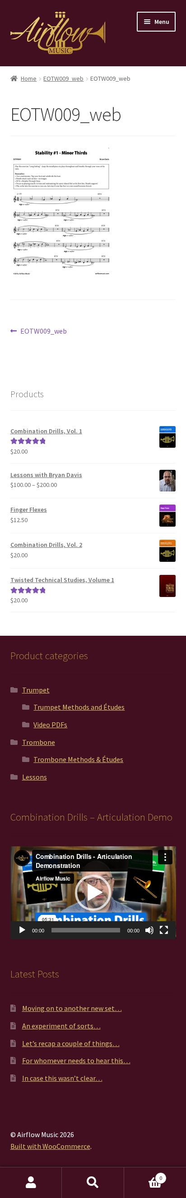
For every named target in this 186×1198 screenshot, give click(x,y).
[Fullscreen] (163, 930)
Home (29, 78)
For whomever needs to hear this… (76, 1060)
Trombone (38, 742)
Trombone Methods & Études (78, 759)
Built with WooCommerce (50, 1146)
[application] (93, 892)
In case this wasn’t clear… (62, 1078)
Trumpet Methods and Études (79, 706)
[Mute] (149, 930)
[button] (93, 893)
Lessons (34, 776)
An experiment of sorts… (61, 1025)
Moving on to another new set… (72, 1008)
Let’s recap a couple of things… (71, 1043)
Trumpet (36, 689)
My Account (31, 1182)
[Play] (22, 930)
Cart (143, 1174)
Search (93, 1182)
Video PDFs (50, 724)
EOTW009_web (63, 78)
